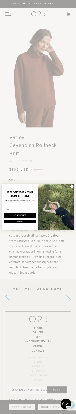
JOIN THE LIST (20, 215)
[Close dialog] (71, 186)
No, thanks (20, 221)
